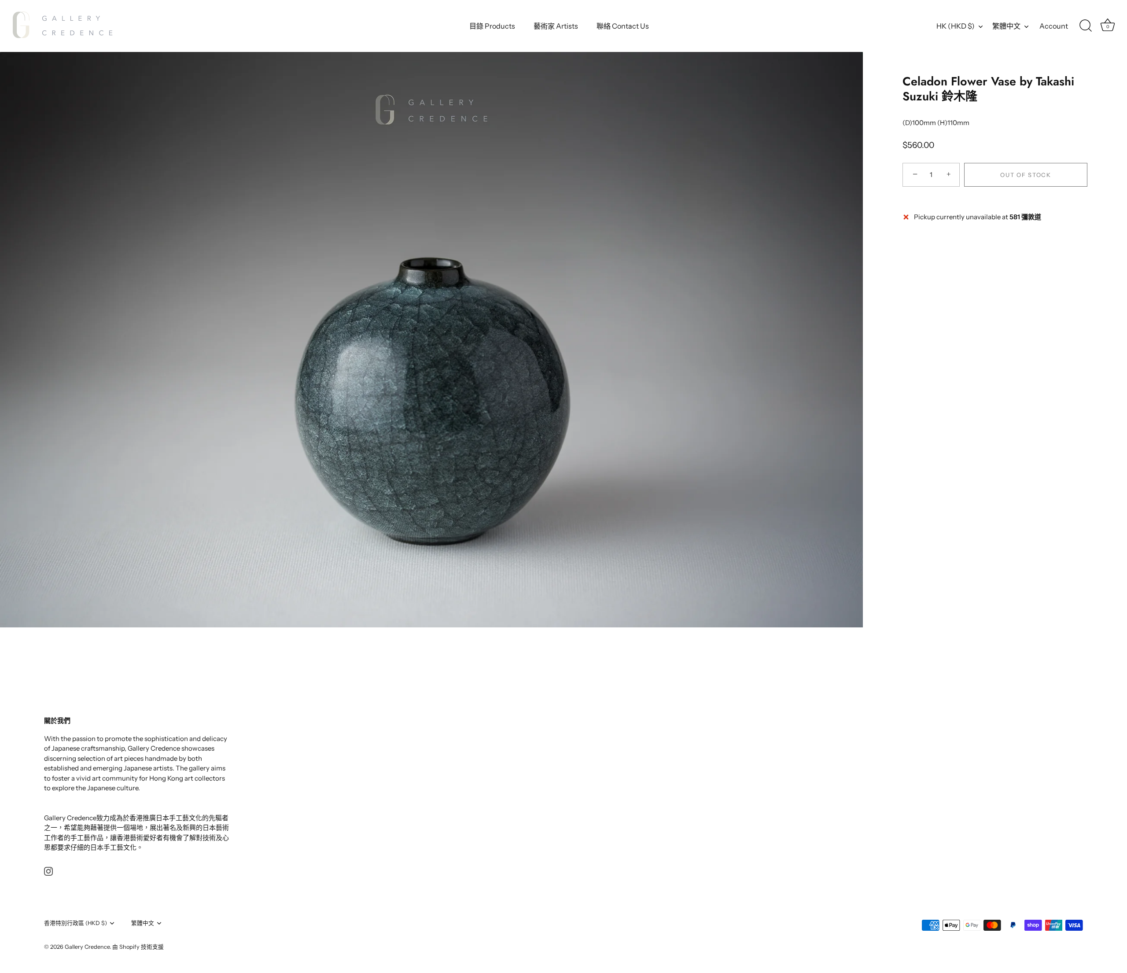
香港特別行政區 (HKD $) (75, 923)
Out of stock (1025, 174)
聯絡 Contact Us (623, 26)
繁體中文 (1006, 26)
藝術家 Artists (556, 26)
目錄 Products (492, 26)
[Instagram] (48, 870)
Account (1053, 26)
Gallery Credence (87, 947)
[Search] (1085, 26)
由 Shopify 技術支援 (138, 947)
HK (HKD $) (955, 26)
